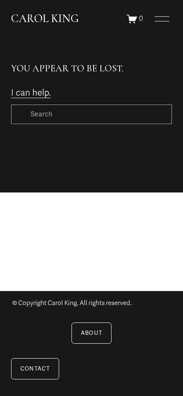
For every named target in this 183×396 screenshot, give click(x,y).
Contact (35, 368)
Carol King (45, 18)
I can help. (31, 93)
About (92, 333)
